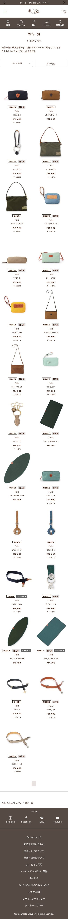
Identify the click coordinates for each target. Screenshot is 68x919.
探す (34, 25)
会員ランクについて (34, 850)
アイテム (21, 25)
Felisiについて (34, 837)
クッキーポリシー (34, 905)
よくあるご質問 (34, 864)
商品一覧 (29, 803)
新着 (8, 25)
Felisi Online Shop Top (12, 803)
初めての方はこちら (34, 844)
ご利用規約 (34, 891)
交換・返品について (34, 857)
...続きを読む (30, 51)
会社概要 (34, 878)
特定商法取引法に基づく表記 (34, 885)
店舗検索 (60, 25)
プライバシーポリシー (34, 898)
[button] (51, 63)
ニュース (47, 25)
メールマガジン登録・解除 (34, 871)
